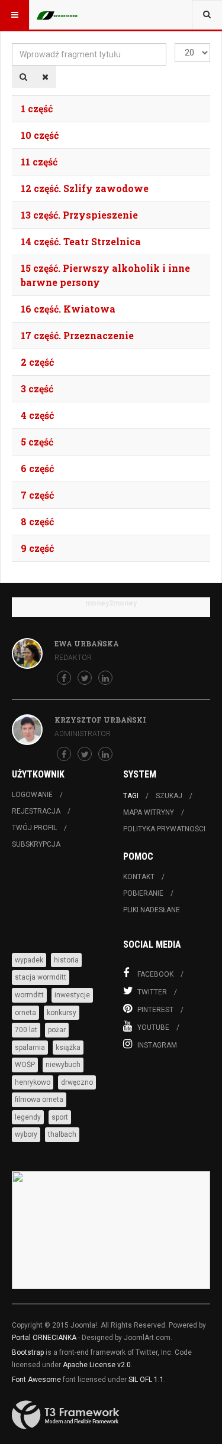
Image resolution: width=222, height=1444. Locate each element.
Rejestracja (36, 811)
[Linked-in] (105, 678)
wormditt (29, 995)
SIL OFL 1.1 (146, 1379)
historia (66, 960)
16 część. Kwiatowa (68, 309)
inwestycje (72, 995)
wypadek (29, 960)
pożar (57, 1030)
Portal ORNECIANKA (44, 1338)
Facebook (155, 974)
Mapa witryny (148, 812)
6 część (37, 468)
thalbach (62, 1134)
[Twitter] (85, 678)
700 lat (26, 1030)
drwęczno (77, 1082)
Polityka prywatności (164, 829)
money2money (111, 603)
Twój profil (34, 828)
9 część (37, 548)
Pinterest (155, 1010)
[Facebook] (64, 678)
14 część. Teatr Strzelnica (81, 241)
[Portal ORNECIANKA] (60, 15)
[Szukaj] (23, 77)
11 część (39, 161)
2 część (37, 362)
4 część (37, 415)
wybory (26, 1134)
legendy (28, 1117)
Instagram (157, 1045)
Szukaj (169, 796)
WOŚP (25, 1065)
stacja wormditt (40, 977)
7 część (37, 495)
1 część (37, 108)
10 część (40, 135)
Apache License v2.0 (97, 1365)
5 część (37, 441)
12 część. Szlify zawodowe (85, 188)
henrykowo (32, 1082)
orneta (25, 1013)
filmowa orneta (39, 1099)
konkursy (61, 1013)
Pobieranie (143, 893)
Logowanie (32, 795)
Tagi (131, 796)
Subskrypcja (36, 844)
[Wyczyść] (45, 77)
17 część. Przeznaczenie (77, 335)
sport (60, 1117)
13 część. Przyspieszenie (79, 215)
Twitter (152, 992)
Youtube (153, 1027)
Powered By (66, 1415)
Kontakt (139, 877)
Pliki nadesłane (151, 910)
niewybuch (63, 1065)
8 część (37, 521)
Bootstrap (28, 1352)
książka (68, 1047)
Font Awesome (36, 1379)
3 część (37, 388)
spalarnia (30, 1047)
